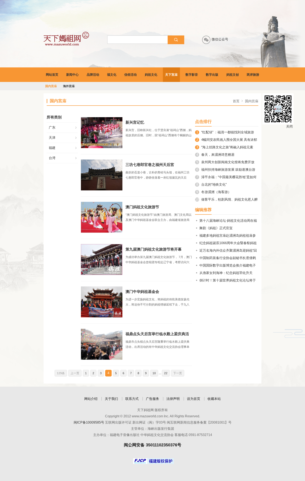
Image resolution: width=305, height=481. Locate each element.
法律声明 (173, 399)
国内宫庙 (51, 86)
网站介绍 (91, 399)
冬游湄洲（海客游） (213, 192)
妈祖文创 (232, 74)
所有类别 (54, 117)
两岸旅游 (253, 74)
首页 (236, 101)
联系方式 (132, 399)
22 (165, 373)
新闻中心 (72, 74)
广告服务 (152, 399)
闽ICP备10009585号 (89, 422)
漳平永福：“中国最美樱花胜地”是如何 (226, 177)
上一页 (75, 373)
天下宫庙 (171, 74)
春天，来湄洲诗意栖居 (215, 154)
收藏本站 (214, 399)
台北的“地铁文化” (211, 184)
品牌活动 (93, 74)
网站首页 (52, 74)
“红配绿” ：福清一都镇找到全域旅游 (225, 132)
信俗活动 (130, 74)
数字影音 (191, 74)
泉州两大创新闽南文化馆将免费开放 (225, 162)
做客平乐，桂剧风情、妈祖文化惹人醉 (226, 199)
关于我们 (111, 399)
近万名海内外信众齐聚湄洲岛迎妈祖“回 (228, 250)
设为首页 (193, 399)
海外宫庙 (69, 86)
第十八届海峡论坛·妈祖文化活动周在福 (228, 220)
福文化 (111, 74)
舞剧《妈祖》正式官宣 (216, 228)
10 (154, 373)
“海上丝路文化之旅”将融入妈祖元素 (224, 147)
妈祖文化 (151, 74)
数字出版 (212, 74)
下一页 (177, 373)
